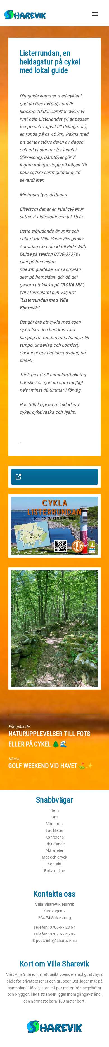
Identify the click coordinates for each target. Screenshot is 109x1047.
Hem (54, 810)
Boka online (54, 870)
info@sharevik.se (61, 940)
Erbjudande (54, 844)
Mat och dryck (54, 857)
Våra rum (54, 823)
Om (54, 817)
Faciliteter (54, 830)
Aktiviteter (55, 850)
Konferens (54, 837)
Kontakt (54, 864)
